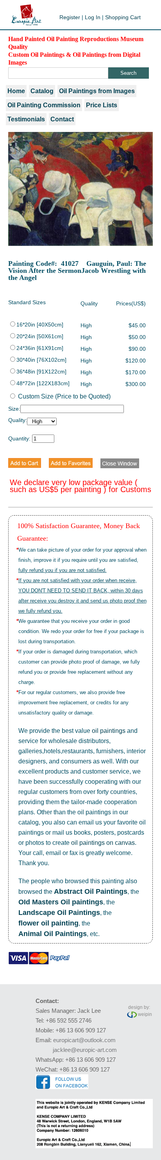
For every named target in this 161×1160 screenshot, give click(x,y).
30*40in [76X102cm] (41, 360)
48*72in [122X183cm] (43, 383)
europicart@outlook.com (84, 1040)
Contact (62, 119)
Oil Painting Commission (43, 105)
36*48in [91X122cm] (41, 371)
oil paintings (108, 730)
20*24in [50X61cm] (39, 336)
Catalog (42, 91)
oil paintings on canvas (103, 842)
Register (69, 17)
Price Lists (101, 105)
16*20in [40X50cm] (39, 324)
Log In (92, 17)
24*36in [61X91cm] (39, 348)
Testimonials (26, 119)
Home (16, 91)
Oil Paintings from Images (97, 91)
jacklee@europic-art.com (85, 1049)
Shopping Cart (123, 17)
